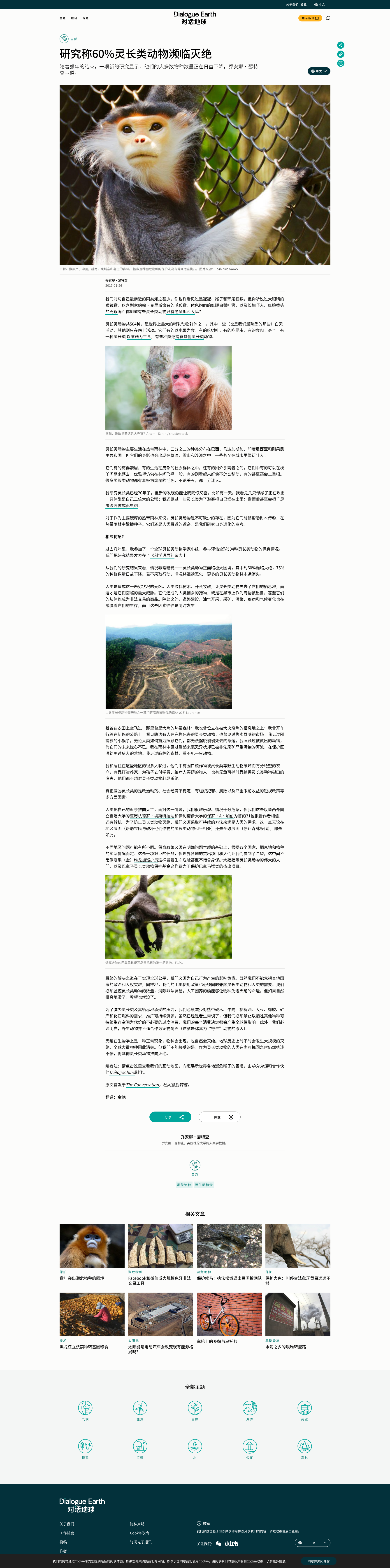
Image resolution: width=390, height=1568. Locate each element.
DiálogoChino (122, 1072)
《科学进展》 (162, 555)
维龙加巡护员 (146, 860)
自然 (195, 1419)
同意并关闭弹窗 (319, 1561)
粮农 (85, 1457)
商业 (304, 1419)
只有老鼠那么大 (180, 311)
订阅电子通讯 (141, 1542)
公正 (249, 1457)
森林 (304, 1457)
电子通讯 (308, 18)
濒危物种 (184, 1184)
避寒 (211, 499)
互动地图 (170, 1066)
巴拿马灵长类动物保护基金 (146, 866)
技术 (63, 1340)
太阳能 (133, 1340)
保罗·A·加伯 (220, 816)
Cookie (252, 1561)
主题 (63, 18)
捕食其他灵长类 (189, 336)
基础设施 (272, 1340)
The (129, 1084)
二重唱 (274, 474)
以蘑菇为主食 (139, 336)
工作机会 (67, 1532)
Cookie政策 (139, 1532)
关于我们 (292, 4)
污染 (140, 1457)
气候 (85, 1419)
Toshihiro (221, 269)
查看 (295, 1531)
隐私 (234, 1561)
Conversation (146, 1084)
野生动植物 (204, 1184)
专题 (86, 18)
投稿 (63, 1542)
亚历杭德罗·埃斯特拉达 (152, 816)
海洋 (249, 1419)
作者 (63, 1551)
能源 (140, 1419)
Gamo (233, 269)
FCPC (179, 962)
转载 (304, 4)
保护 (63, 1272)
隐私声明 (137, 1523)
